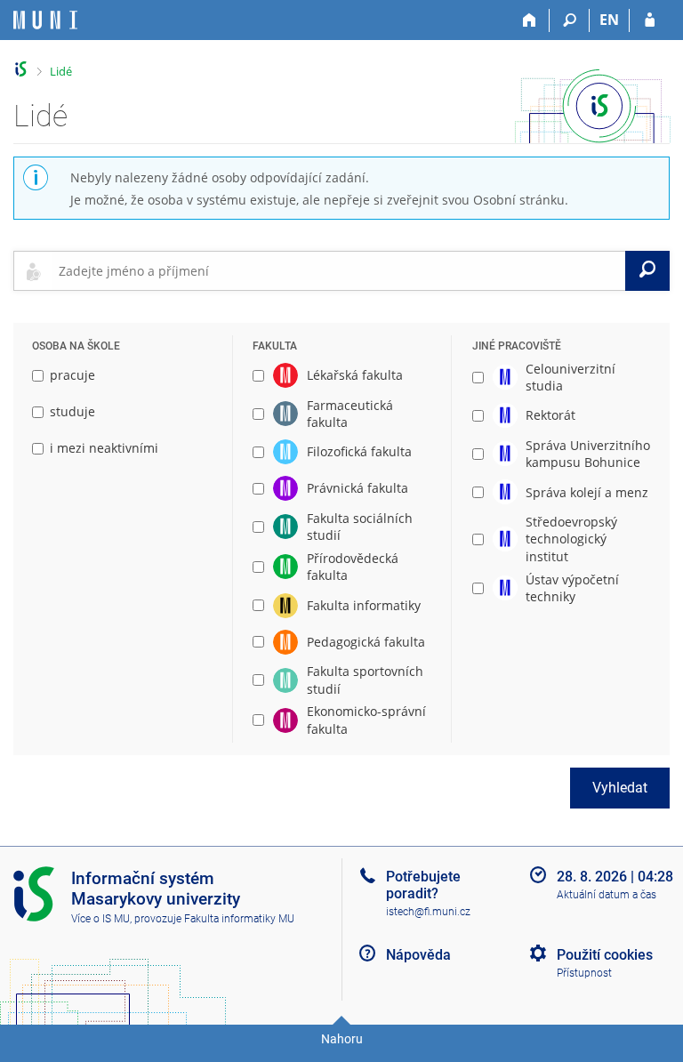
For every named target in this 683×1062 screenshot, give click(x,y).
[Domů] (530, 20)
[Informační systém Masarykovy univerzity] (45, 20)
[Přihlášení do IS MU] (650, 20)
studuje (72, 411)
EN (609, 19)
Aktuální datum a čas (606, 895)
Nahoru (342, 1039)
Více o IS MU (100, 919)
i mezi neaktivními (104, 447)
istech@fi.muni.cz (428, 911)
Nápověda (418, 954)
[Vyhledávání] (570, 20)
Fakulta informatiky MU (239, 919)
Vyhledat (619, 787)
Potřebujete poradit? (423, 885)
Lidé (61, 71)
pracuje (72, 374)
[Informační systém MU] (20, 68)
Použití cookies (605, 954)
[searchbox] (338, 270)
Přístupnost (584, 973)
